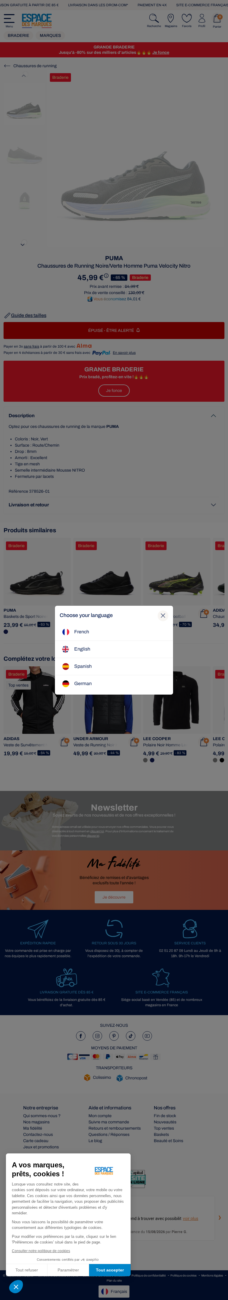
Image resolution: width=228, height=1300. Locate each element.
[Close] (163, 615)
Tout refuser (26, 1270)
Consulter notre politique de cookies (41, 1251)
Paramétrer (68, 1270)
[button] (16, 1286)
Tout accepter (110, 1270)
